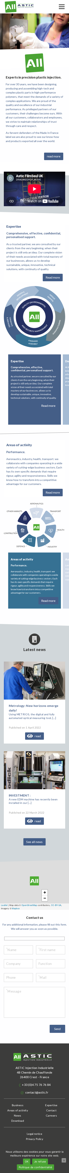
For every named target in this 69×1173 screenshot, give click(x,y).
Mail (42, 977)
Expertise (51, 1105)
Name (11, 949)
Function (45, 963)
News (17, 1115)
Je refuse (40, 1161)
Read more (53, 277)
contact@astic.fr (36, 1092)
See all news (34, 842)
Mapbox (16, 908)
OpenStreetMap (29, 905)
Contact (51, 1110)
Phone (11, 977)
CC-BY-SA (56, 905)
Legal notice (34, 1133)
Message (13, 991)
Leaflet (4, 905)
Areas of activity (17, 1110)
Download (17, 1120)
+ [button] (45, 892)
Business (17, 1105)
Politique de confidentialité (35, 1167)
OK (27, 1161)
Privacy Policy (34, 1139)
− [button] (45, 898)
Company (13, 963)
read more (53, 156)
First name (46, 949)
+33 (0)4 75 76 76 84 (36, 1084)
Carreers (51, 1115)
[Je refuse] (64, 1160)
